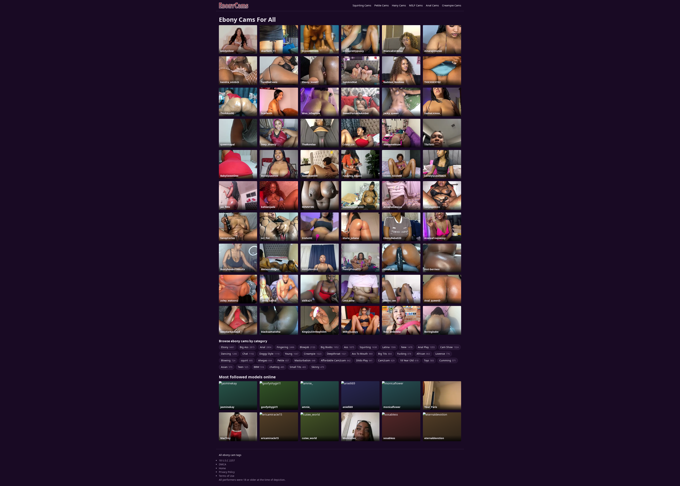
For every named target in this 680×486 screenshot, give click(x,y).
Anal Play (426, 347)
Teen (243, 367)
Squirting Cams (362, 5)
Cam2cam (386, 360)
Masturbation (304, 360)
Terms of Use (226, 476)
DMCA (222, 464)
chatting (277, 367)
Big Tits (385, 353)
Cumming (447, 360)
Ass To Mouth (362, 353)
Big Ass (247, 347)
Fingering (285, 347)
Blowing (228, 360)
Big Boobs (330, 347)
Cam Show (449, 347)
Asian (226, 367)
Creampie (312, 353)
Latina (389, 347)
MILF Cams (416, 5)
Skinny (317, 367)
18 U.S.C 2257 (227, 460)
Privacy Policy (227, 472)
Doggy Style (269, 353)
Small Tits (298, 367)
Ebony (227, 347)
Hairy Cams (399, 5)
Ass (349, 347)
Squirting (368, 347)
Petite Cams (381, 5)
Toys (429, 360)
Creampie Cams (451, 5)
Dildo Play (364, 360)
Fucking (404, 353)
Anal (265, 347)
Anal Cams (432, 5)
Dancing (229, 353)
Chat (248, 353)
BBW (259, 367)
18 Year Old (409, 360)
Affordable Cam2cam (336, 360)
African (423, 353)
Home (222, 468)
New (406, 347)
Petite (283, 360)
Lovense (442, 353)
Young (291, 353)
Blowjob (307, 347)
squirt (247, 360)
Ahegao (265, 360)
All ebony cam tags (230, 455)
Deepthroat (336, 353)
